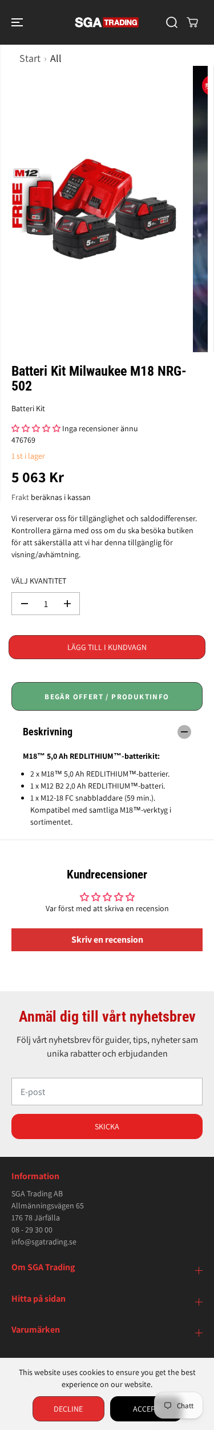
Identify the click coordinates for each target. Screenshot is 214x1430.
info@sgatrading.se (43, 1241)
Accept (146, 1409)
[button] (18, 22)
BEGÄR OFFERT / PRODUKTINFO (107, 697)
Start (30, 58)
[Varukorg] (192, 22)
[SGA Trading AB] (107, 22)
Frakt (20, 497)
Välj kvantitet (38, 581)
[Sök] (171, 22)
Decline (68, 1409)
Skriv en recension (107, 939)
